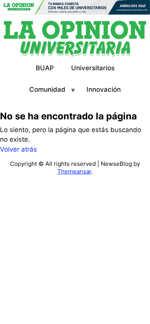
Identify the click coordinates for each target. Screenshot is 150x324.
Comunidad (47, 89)
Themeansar (74, 171)
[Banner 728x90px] (75, 7)
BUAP (45, 68)
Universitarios (93, 68)
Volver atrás (18, 149)
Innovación (104, 89)
